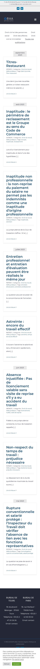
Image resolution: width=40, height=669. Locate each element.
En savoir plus (18, 660)
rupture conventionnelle (14, 553)
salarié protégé (28, 553)
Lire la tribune (10, 94)
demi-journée (25, 71)
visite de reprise (16, 412)
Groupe (23, 139)
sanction (9, 222)
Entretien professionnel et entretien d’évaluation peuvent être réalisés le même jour (18, 268)
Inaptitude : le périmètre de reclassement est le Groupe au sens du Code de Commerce (18, 122)
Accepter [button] (16, 664)
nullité (8, 412)
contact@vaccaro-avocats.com (20, 4)
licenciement (25, 410)
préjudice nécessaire (13, 470)
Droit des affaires (20, 36)
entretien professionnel (23, 287)
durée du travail (26, 468)
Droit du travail (26, 69)
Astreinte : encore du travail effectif (18, 325)
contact (14, 624)
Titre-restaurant (11, 73)
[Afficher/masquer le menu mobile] (35, 19)
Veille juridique (11, 71)
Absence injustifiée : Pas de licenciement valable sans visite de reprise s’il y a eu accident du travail (20, 390)
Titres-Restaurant (15, 64)
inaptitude (9, 141)
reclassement (18, 141)
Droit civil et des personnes (16, 32)
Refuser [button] (7, 664)
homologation (26, 551)
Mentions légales (23, 642)
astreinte (24, 334)
